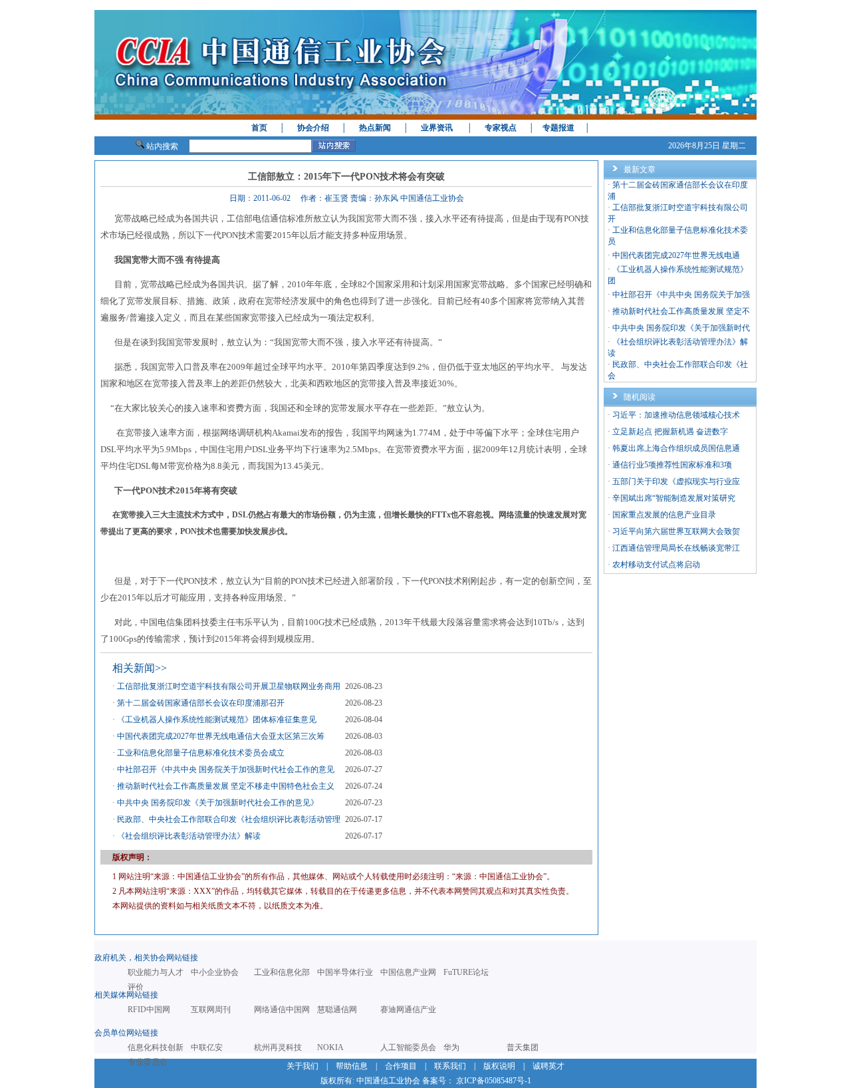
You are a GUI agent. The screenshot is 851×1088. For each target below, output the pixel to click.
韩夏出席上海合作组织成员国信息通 (676, 448)
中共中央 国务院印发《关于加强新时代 (681, 328)
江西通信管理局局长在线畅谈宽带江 (676, 548)
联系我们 (450, 1066)
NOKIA (330, 1047)
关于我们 (302, 1066)
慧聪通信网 (337, 1009)
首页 (259, 127)
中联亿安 (207, 1047)
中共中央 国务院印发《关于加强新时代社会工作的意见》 (217, 802)
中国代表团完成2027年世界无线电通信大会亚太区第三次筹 (220, 736)
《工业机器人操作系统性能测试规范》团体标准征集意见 (216, 719)
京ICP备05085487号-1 (493, 1080)
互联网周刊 (211, 1009)
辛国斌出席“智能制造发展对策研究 (673, 498)
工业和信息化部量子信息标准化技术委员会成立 (201, 752)
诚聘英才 (548, 1066)
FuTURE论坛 (466, 972)
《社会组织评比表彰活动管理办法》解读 (189, 836)
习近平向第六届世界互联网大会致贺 (676, 531)
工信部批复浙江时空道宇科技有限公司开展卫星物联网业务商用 (228, 686)
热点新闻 (375, 127)
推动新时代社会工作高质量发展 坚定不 (681, 311)
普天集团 (523, 1047)
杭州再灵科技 (278, 1047)
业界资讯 (437, 127)
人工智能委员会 (408, 1047)
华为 (451, 1047)
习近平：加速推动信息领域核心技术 (676, 415)
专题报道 (558, 127)
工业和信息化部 (282, 972)
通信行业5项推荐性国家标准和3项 (672, 465)
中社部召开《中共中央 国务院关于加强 (681, 294)
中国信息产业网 (408, 972)
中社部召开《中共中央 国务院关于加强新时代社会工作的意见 (225, 769)
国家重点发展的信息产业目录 (664, 514)
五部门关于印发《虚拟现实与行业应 (676, 481)
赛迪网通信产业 (408, 1009)
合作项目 (401, 1066)
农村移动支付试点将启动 (656, 564)
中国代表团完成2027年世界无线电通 (676, 255)
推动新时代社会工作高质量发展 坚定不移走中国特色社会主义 (225, 786)
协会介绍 (313, 127)
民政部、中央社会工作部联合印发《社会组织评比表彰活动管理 (228, 819)
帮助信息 (352, 1066)
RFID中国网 (149, 1009)
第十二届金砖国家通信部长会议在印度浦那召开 (201, 703)
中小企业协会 (215, 972)
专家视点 (501, 127)
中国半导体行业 (345, 972)
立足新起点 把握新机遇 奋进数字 (670, 431)
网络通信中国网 (282, 1009)
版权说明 (499, 1066)
